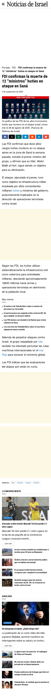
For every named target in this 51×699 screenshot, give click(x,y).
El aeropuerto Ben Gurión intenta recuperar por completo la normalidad (30, 571)
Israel (28, 482)
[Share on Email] (46, 137)
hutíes (16, 190)
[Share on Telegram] (25, 137)
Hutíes (20, 482)
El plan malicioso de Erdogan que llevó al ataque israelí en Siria (31, 673)
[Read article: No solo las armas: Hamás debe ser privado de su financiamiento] (7, 664)
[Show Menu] (3, 4)
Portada (6, 67)
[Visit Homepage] (27, 3)
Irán (40, 341)
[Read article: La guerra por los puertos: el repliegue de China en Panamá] (7, 654)
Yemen (36, 482)
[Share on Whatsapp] (19, 137)
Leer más (9, 543)
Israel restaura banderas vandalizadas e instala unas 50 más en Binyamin (31, 550)
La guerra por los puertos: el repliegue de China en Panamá (30, 652)
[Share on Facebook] (5, 137)
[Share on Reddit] (32, 137)
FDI (14, 67)
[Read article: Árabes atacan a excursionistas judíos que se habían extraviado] (7, 562)
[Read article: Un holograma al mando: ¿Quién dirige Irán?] (25, 613)
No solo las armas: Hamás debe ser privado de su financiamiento (29, 663)
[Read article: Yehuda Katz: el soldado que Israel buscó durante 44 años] (7, 684)
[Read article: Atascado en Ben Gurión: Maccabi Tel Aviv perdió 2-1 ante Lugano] (25, 508)
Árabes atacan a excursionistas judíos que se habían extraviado (30, 561)
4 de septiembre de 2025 (12, 91)
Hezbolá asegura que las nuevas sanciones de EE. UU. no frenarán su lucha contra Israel (29, 582)
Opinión (7, 623)
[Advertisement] (25, 36)
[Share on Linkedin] (39, 137)
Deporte (8, 518)
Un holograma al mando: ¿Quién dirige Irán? (20, 629)
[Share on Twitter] (12, 137)
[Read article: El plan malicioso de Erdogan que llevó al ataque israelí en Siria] (7, 674)
